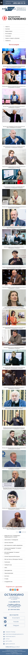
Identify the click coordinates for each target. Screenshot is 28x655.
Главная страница (10, 632)
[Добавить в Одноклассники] (13, 590)
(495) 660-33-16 (19, 3)
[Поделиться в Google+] (17, 590)
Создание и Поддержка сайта (16, 653)
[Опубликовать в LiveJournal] (15, 590)
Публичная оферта (10, 636)
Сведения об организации (15, 1)
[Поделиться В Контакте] (10, 590)
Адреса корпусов (10, 643)
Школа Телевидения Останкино (16, 650)
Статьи (7, 638)
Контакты (8, 3)
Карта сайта (9, 641)
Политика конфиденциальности (14, 634)
